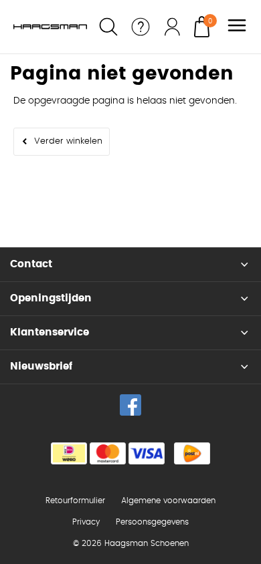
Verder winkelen (68, 141)
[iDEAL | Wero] (69, 453)
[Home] (50, 27)
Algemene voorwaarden (168, 501)
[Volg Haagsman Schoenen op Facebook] (130, 405)
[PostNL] (192, 453)
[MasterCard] (108, 453)
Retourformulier (75, 501)
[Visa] (146, 453)
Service (140, 26)
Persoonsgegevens (152, 522)
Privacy (86, 522)
